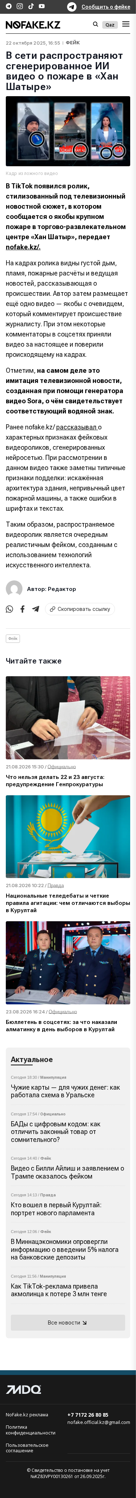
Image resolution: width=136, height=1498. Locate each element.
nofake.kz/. (23, 247)
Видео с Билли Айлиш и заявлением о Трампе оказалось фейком (67, 1172)
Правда (48, 1195)
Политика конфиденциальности (30, 1430)
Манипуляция (53, 1077)
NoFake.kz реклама (27, 1414)
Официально (53, 1114)
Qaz (110, 25)
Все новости (64, 1322)
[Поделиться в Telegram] (35, 609)
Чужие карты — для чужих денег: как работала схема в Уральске (65, 1091)
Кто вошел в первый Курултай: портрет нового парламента (56, 1209)
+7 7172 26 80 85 (87, 1414)
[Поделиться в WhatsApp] (9, 609)
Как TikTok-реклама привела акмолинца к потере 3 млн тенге (59, 1290)
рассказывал (77, 427)
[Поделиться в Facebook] (22, 609)
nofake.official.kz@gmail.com (98, 1422)
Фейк (73, 42)
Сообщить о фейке (106, 7)
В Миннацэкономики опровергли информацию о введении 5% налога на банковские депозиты (65, 1249)
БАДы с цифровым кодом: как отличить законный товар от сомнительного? (55, 1131)
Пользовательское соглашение (27, 1448)
